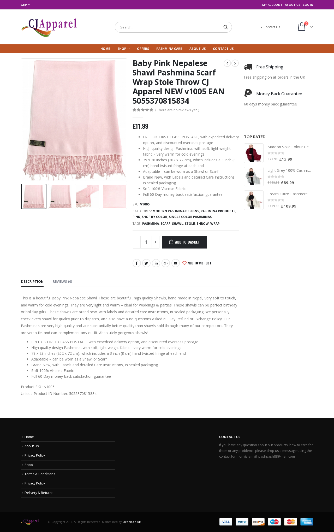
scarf (165, 223)
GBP (24, 5)
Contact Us (272, 27)
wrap (214, 223)
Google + (166, 263)
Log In (308, 5)
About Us (292, 5)
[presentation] (22, 120)
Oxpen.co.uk (132, 521)
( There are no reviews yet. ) (177, 110)
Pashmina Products (218, 211)
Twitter (146, 263)
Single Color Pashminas (190, 217)
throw (202, 223)
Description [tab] (32, 281)
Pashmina (150, 223)
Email (175, 263)
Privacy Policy (35, 455)
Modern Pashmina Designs (176, 211)
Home (105, 48)
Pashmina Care (169, 48)
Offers (143, 48)
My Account (272, 5)
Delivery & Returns (39, 492)
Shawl (177, 223)
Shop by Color (154, 217)
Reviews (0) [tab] (62, 281)
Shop (121, 48)
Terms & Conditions (40, 474)
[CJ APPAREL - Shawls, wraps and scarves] (53, 27)
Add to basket (187, 242)
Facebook (137, 263)
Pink (136, 217)
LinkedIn (156, 263)
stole (190, 223)
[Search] (226, 27)
